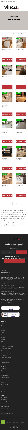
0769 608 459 (9, 272)
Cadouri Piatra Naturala (6, 357)
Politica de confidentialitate (7, 373)
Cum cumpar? (4, 386)
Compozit (3, 337)
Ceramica (3, 334)
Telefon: (3, 272)
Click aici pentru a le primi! (13, 261)
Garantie (3, 380)
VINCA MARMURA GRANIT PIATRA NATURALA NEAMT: (13, 282)
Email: (2, 275)
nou (4, 38)
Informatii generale (5, 406)
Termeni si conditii (5, 375)
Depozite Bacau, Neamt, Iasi (7, 413)
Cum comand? (4, 399)
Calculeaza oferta (7, 59)
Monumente (3, 360)
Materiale (3, 391)
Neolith (2, 328)
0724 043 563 (11, 279)
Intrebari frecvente (5, 404)
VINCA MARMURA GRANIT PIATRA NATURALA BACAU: (13, 277)
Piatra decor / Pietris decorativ (7, 346)
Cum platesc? (4, 401)
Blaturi (15, 23)
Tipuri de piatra (4, 410)
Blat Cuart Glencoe (20, 103)
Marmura (3, 330)
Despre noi (3, 368)
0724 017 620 (11, 285)
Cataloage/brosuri (5, 377)
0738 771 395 (11, 297)
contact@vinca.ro (8, 275)
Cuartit (2, 332)
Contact (2, 389)
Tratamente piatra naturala (6, 350)
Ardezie (2, 341)
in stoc (18, 38)
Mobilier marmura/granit (6, 348)
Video (2, 382)
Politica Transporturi (5, 370)
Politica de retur (4, 384)
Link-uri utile (23, 2)
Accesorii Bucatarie (5, 362)
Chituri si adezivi (4, 355)
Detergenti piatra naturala (6, 353)
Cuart (2, 323)
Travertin (3, 339)
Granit (2, 325)
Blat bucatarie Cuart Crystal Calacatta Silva (5, 105)
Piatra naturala (4, 344)
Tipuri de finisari (4, 408)
